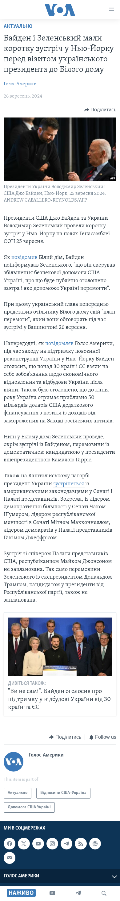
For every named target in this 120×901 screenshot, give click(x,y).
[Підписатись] (9, 858)
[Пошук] (104, 893)
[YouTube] (52, 893)
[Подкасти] (95, 843)
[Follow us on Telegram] (66, 843)
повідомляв (59, 344)
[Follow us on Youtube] (38, 843)
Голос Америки (20, 84)
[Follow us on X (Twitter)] (24, 843)
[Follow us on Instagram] (52, 843)
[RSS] (80, 843)
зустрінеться (69, 484)
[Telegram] (78, 893)
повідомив (24, 257)
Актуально (18, 26)
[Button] (100, 110)
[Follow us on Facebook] (9, 843)
